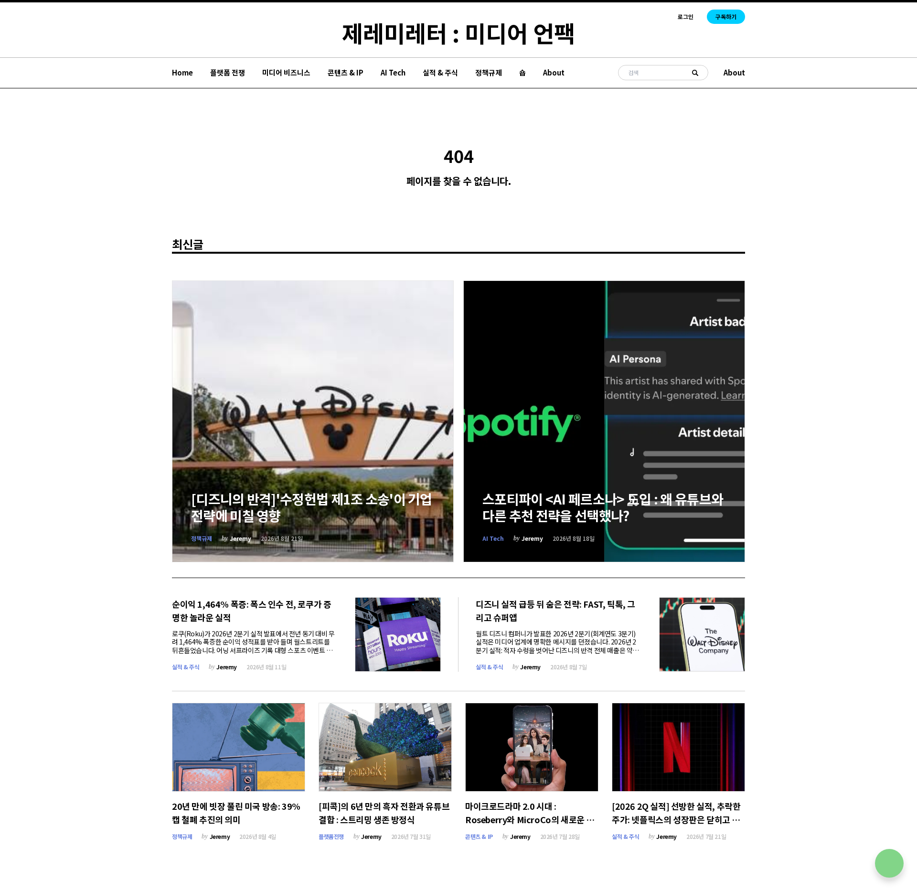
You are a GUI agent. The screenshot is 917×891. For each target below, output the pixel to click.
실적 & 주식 (440, 72)
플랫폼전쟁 (331, 836)
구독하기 (725, 16)
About (554, 72)
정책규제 (488, 72)
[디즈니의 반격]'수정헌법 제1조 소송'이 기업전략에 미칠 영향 (311, 507)
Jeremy (240, 538)
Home (182, 72)
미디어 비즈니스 (286, 72)
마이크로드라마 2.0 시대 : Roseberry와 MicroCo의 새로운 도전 (529, 819)
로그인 (685, 17)
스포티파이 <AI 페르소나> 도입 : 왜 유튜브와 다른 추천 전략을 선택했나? (602, 507)
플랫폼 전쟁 (227, 72)
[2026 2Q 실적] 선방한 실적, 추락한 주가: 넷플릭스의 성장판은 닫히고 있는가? (676, 819)
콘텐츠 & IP (345, 72)
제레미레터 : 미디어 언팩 (458, 32)
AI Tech (393, 72)
